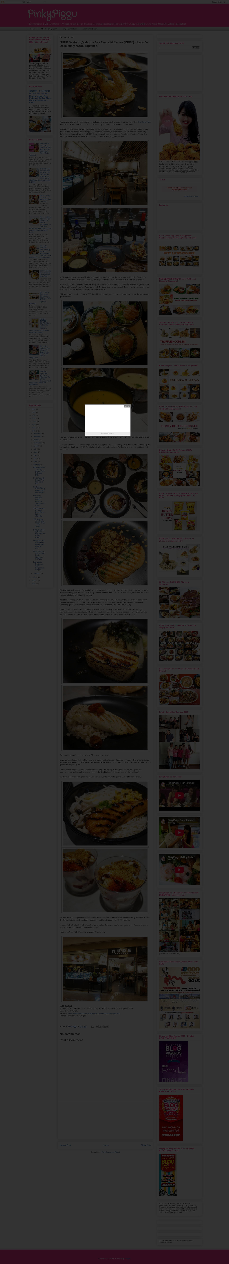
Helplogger (111, 433)
